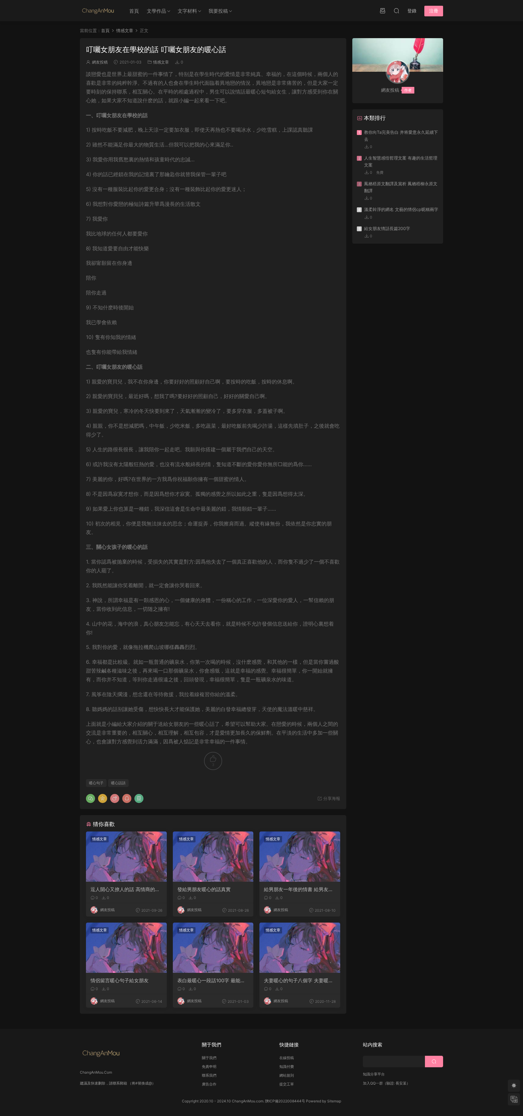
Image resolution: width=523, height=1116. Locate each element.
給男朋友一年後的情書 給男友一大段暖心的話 (298, 889)
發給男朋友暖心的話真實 (204, 889)
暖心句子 (96, 783)
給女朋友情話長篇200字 (387, 228)
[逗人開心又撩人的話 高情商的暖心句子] (126, 856)
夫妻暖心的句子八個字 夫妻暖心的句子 (298, 980)
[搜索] (396, 10)
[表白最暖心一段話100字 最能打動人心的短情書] (213, 948)
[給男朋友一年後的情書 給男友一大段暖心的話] (299, 856)
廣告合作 (209, 1084)
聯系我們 (209, 1075)
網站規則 (286, 1075)
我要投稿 (218, 11)
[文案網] (98, 10)
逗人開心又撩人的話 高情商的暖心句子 (125, 889)
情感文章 (161, 62)
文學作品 (156, 11)
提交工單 (286, 1084)
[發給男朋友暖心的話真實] (213, 856)
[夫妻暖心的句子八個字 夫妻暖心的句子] (299, 948)
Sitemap (334, 1101)
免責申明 (209, 1066)
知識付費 (286, 1066)
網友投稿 (100, 62)
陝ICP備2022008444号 (285, 1101)
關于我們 (209, 1057)
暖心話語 (118, 783)
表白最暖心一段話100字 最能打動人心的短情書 (211, 980)
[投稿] (383, 10)
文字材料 (187, 11)
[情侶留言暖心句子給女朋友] (126, 948)
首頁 (134, 11)
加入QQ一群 (373, 1083)
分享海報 (331, 798)
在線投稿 (286, 1057)
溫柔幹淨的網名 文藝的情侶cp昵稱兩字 (401, 209)
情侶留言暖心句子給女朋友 (119, 980)
